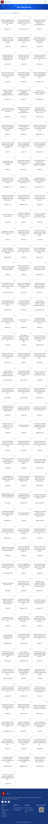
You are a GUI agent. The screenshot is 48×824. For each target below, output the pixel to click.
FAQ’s (26, 812)
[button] (14, 17)
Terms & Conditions (29, 810)
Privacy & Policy (28, 808)
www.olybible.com (17, 810)
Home (1, 13)
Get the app (4, 816)
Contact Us (4, 814)
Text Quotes (7, 13)
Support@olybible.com (18, 808)
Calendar (4, 812)
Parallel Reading (5, 810)
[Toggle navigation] (45, 2)
